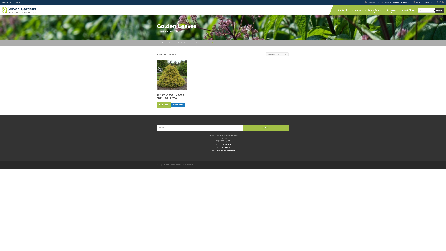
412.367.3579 (225, 147)
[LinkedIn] (437, 2)
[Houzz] (443, 2)
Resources (391, 10)
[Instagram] (440, 2)
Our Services (344, 10)
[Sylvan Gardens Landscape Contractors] (19, 9)
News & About (408, 10)
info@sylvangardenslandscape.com (223, 150)
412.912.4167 (226, 145)
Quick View (178, 105)
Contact (359, 10)
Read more (163, 105)
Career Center (374, 10)
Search (439, 10)
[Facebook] (435, 2)
